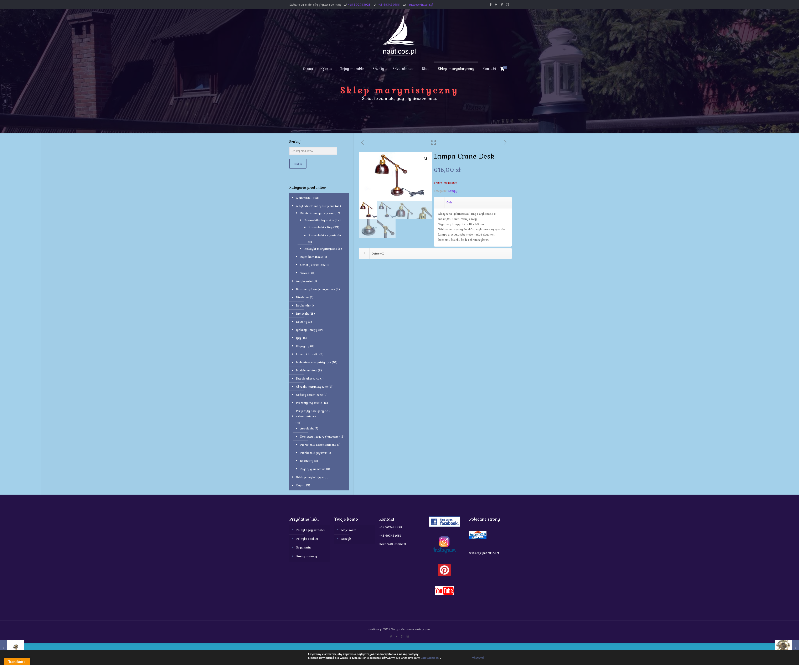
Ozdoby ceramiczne (309, 395)
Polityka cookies (307, 539)
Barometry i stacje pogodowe (315, 289)
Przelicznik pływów (313, 453)
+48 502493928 (359, 4)
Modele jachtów (306, 370)
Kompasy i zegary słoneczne (319, 436)
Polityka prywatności (310, 530)
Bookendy (303, 305)
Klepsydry (302, 346)
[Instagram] (507, 4)
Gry (298, 338)
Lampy (452, 191)
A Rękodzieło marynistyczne (315, 206)
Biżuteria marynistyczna (317, 213)
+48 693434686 (388, 4)
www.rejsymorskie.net (484, 553)
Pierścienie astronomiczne (318, 445)
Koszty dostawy (306, 556)
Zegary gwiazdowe (312, 469)
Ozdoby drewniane (313, 265)
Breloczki (302, 313)
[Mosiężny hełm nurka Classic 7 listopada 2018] (787, 648)
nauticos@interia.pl (420, 4)
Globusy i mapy (306, 330)
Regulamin (303, 547)
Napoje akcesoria (307, 378)
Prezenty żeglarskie (309, 403)
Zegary (300, 485)
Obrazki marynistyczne (312, 387)
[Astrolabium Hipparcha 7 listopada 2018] (12, 648)
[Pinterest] (502, 4)
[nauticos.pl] (399, 35)
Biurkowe (302, 297)
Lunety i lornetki (307, 354)
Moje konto (348, 530)
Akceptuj (478, 658)
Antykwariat (304, 281)
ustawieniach (430, 658)
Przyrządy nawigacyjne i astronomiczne (313, 413)
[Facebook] (490, 4)
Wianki (305, 273)
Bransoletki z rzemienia (325, 235)
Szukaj (298, 164)
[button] (425, 158)
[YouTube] (496, 4)
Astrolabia (307, 428)
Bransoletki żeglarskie (319, 220)
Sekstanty (306, 461)
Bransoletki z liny (321, 227)
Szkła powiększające (310, 477)
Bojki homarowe (311, 257)
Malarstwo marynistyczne (313, 362)
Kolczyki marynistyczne (320, 249)
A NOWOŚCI (304, 198)
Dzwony (301, 322)
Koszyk (346, 539)
